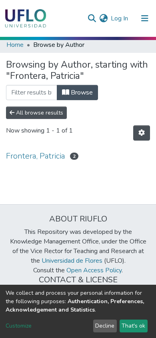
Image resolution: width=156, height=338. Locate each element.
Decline (104, 326)
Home (15, 44)
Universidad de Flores (72, 260)
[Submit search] (92, 18)
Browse (81, 92)
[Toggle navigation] (145, 18)
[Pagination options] (141, 133)
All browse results (38, 113)
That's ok (133, 326)
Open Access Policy (94, 270)
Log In (120, 18)
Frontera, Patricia (35, 156)
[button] (103, 18)
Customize (19, 326)
